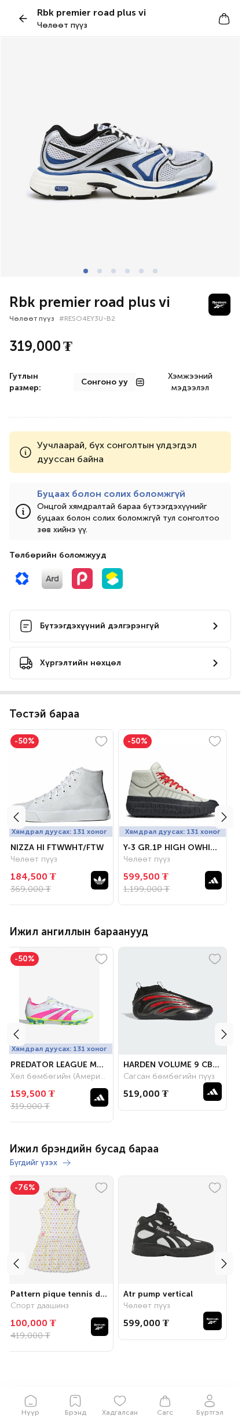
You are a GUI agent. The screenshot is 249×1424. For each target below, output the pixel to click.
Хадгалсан (120, 1412)
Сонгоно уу (104, 382)
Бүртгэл (210, 1412)
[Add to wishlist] (106, 741)
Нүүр (30, 1412)
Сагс (165, 1412)
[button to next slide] (224, 817)
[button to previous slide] (16, 817)
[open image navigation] (120, 157)
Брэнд (75, 1412)
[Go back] (23, 18)
